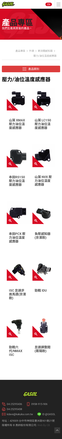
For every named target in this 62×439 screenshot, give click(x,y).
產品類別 (33, 69)
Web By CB (43, 425)
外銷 (31, 50)
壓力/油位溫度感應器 (45, 55)
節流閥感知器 (45, 50)
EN (48, 4)
